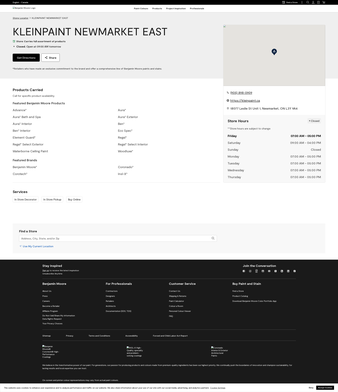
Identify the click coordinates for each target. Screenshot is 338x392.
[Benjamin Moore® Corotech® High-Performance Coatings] (55, 351)
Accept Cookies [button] (325, 388)
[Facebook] (244, 271)
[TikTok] (295, 271)
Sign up (45, 270)
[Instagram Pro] (256, 271)
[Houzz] (282, 271)
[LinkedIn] (288, 271)
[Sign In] (313, 2)
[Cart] (323, 2)
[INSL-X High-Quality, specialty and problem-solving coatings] (139, 351)
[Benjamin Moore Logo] (24, 8)
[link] (318, 2)
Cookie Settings (217, 387)
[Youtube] (263, 271)
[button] (307, 2)
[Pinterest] (269, 271)
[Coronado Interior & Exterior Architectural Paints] (224, 351)
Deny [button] (311, 388)
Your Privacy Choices (52, 323)
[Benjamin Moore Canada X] (275, 271)
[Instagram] (250, 271)
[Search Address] (213, 238)
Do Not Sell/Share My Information (58, 315)
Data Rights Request (52, 319)
